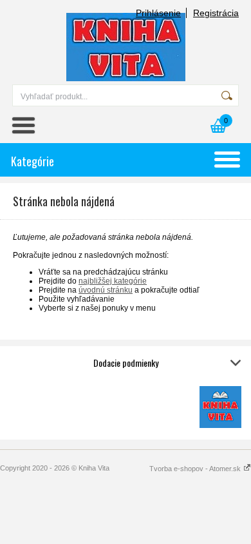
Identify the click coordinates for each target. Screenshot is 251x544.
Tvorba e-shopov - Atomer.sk (196, 468)
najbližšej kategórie (113, 281)
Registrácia (216, 13)
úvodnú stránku (106, 290)
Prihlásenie (158, 13)
